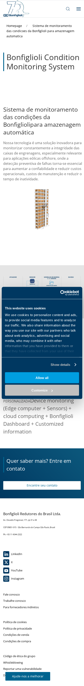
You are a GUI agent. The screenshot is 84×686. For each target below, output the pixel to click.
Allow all (42, 377)
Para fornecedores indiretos (21, 607)
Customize (39, 390)
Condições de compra (17, 641)
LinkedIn (16, 554)
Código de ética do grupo (19, 656)
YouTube (16, 570)
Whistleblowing (13, 662)
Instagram (17, 578)
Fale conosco (11, 594)
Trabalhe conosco (14, 601)
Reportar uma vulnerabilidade (22, 669)
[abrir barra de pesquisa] (68, 9)
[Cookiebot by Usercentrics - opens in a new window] (60, 293)
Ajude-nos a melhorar (28, 676)
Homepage (14, 26)
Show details (60, 364)
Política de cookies (15, 622)
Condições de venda (16, 635)
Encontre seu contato (42, 485)
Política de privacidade (17, 628)
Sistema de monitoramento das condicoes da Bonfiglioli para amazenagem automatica (40, 31)
